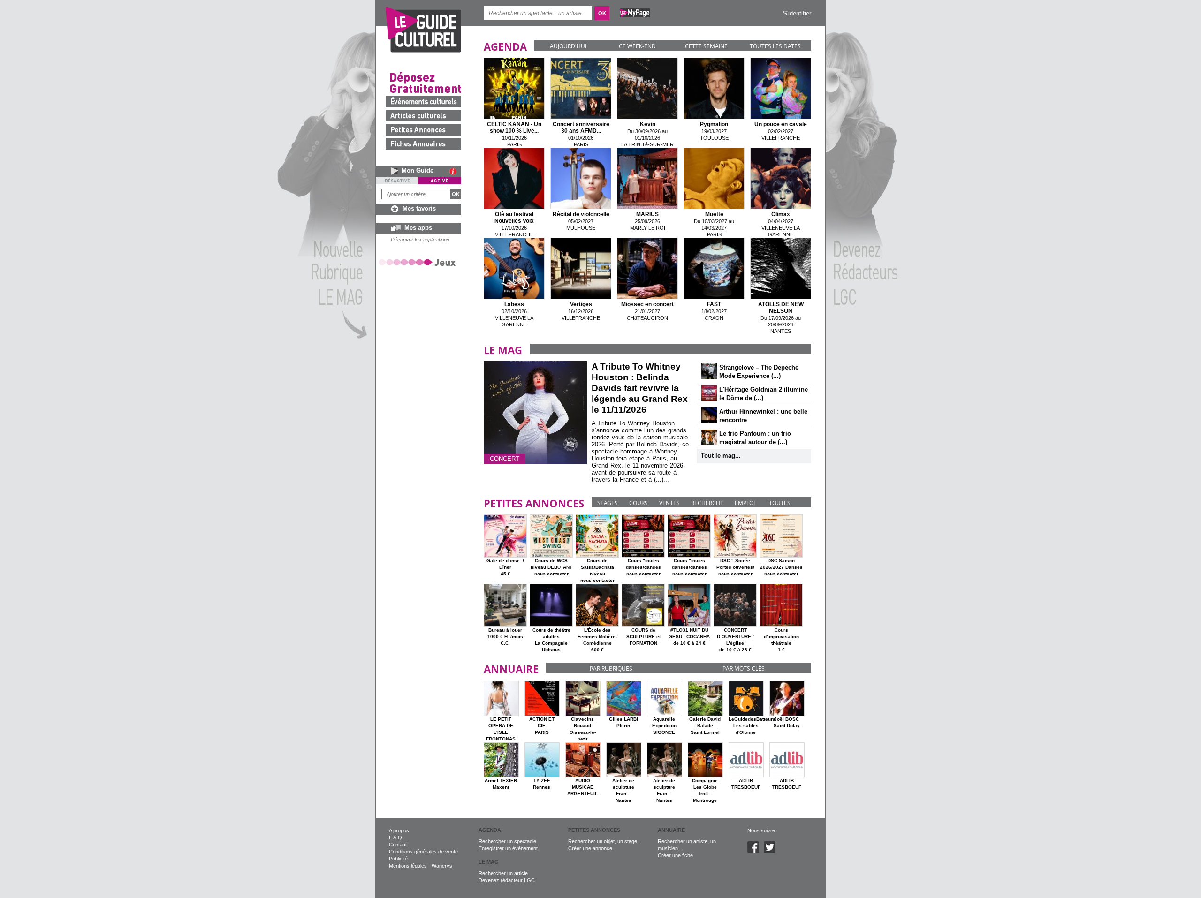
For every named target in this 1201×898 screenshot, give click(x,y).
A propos (399, 830)
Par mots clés (743, 668)
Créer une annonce (590, 848)
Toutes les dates (775, 46)
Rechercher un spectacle (507, 841)
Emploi (745, 503)
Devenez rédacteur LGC (507, 880)
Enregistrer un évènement (508, 848)
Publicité (398, 858)
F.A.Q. (396, 837)
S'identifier (797, 13)
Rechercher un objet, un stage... (604, 841)
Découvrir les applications (420, 239)
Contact (398, 844)
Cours (638, 503)
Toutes (780, 503)
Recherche (707, 503)
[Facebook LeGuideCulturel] (755, 851)
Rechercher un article (503, 873)
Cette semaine (706, 46)
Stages (607, 503)
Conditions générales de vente (423, 851)
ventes (669, 503)
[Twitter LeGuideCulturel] (772, 851)
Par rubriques (611, 668)
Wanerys (442, 865)
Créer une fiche (675, 855)
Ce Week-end (637, 46)
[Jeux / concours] (419, 261)
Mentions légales (408, 865)
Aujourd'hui (568, 46)
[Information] (455, 171)
